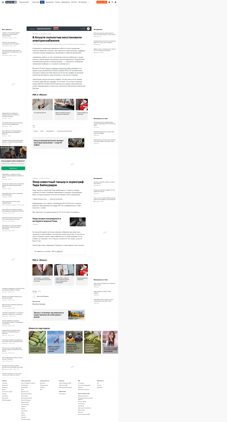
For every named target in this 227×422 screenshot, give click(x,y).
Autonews (96, 210)
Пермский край (25, 419)
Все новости (6, 29)
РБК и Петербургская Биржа (9, 205)
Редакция (80, 404)
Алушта (48, 85)
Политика (4, 118)
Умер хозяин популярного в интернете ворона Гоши (46, 236)
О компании (81, 399)
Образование (97, 44)
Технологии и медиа (7, 37)
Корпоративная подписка (65, 404)
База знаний (5, 414)
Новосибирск (24, 404)
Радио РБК (9, 2)
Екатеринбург (24, 401)
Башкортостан (24, 408)
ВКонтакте (42, 399)
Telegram (42, 404)
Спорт (3, 361)
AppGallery (100, 404)
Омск (22, 406)
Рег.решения (81, 420)
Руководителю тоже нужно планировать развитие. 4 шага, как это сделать (105, 41)
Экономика (5, 401)
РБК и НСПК (5, 316)
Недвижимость (97, 36)
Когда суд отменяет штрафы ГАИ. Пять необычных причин (104, 207)
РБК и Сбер (5, 126)
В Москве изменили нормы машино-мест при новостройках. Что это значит (105, 33)
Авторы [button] (34, 308)
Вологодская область (26, 410)
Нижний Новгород (25, 416)
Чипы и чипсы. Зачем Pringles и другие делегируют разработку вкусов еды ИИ (104, 215)
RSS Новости (62, 410)
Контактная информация (84, 401)
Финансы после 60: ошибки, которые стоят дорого (104, 199)
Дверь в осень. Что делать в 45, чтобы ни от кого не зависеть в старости (105, 49)
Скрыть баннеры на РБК (65, 399)
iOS (98, 399)
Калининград (24, 412)
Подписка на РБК (63, 401)
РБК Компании (97, 202)
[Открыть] (13, 2)
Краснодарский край (26, 414)
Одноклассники (44, 401)
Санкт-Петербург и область (28, 399)
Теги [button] (33, 142)
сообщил (81, 50)
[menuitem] (24, 2)
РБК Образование (6, 416)
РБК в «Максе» (39, 111)
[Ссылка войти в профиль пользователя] (115, 2)
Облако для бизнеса (83, 412)
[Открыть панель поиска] (112, 2)
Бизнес (4, 406)
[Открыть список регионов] (109, 2)
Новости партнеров (39, 345)
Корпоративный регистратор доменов (85, 415)
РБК (33, 78)
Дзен (41, 406)
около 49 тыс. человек (47, 98)
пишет (55, 222)
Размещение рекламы (83, 406)
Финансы (4, 410)
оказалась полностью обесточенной (64, 85)
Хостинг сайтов (82, 418)
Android (99, 401)
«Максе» (59, 268)
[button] (109, 2)
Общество (4, 197)
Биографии (5, 412)
